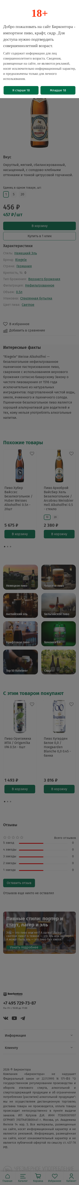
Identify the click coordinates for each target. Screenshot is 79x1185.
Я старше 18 (21, 90)
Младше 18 (58, 90)
